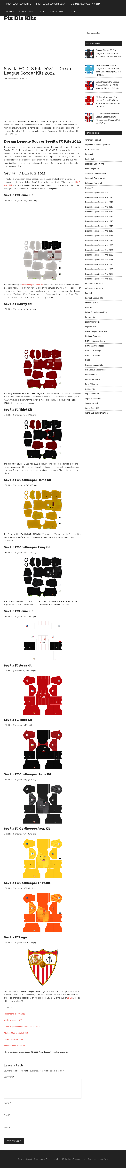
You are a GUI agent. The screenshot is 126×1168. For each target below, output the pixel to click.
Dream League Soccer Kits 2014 (99, 216)
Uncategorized (91, 403)
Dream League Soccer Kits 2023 (99, 259)
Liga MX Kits (90, 327)
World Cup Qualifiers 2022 (96, 413)
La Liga (70, 998)
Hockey (88, 307)
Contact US (69, 1159)
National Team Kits (93, 336)
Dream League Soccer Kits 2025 (99, 269)
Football (88, 293)
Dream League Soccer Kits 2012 (99, 207)
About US (60, 1159)
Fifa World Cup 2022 (94, 283)
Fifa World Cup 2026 (94, 288)
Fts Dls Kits (20, 18)
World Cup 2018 (92, 408)
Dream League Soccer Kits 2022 (25, 1052)
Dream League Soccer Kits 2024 (99, 264)
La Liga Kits (64, 1052)
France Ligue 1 (91, 303)
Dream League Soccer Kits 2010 (99, 197)
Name (7, 1103)
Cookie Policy (80, 1159)
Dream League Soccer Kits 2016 (99, 226)
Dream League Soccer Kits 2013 (99, 212)
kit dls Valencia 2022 (13, 1020)
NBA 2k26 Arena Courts (95, 341)
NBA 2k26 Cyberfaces (94, 346)
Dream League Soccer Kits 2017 (99, 231)
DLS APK (89, 188)
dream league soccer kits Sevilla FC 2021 (22, 1026)
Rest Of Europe (91, 384)
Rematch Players (92, 379)
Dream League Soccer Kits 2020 (99, 245)
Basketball (89, 159)
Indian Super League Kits (96, 312)
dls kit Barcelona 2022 (13, 1039)
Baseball (89, 154)
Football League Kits (94, 298)
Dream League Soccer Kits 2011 (99, 202)
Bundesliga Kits (92, 168)
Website (7, 1127)
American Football (93, 140)
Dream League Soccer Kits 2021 (99, 250)
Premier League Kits (94, 365)
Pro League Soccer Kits (95, 370)
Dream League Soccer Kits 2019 (99, 240)
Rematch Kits (91, 374)
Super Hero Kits (92, 394)
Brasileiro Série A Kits (94, 164)
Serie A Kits (90, 389)
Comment (9, 1077)
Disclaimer (92, 1159)
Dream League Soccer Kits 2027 (99, 279)
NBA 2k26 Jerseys (93, 350)
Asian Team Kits (92, 149)
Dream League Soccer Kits (49, 1052)
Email (7, 1115)
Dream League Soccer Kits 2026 (99, 274)
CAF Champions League (95, 173)
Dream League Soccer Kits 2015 (99, 221)
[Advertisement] (42, 48)
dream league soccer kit (32, 285)
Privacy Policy (103, 1159)
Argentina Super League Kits (97, 145)
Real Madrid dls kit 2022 (14, 1014)
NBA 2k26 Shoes (92, 355)
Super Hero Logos (93, 398)
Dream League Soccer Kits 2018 (99, 236)
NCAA (87, 360)
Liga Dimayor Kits (92, 322)
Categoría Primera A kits (95, 178)
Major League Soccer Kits (96, 331)
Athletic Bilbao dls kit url (14, 1046)
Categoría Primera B (93, 183)
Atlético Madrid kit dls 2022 (16, 1033)
